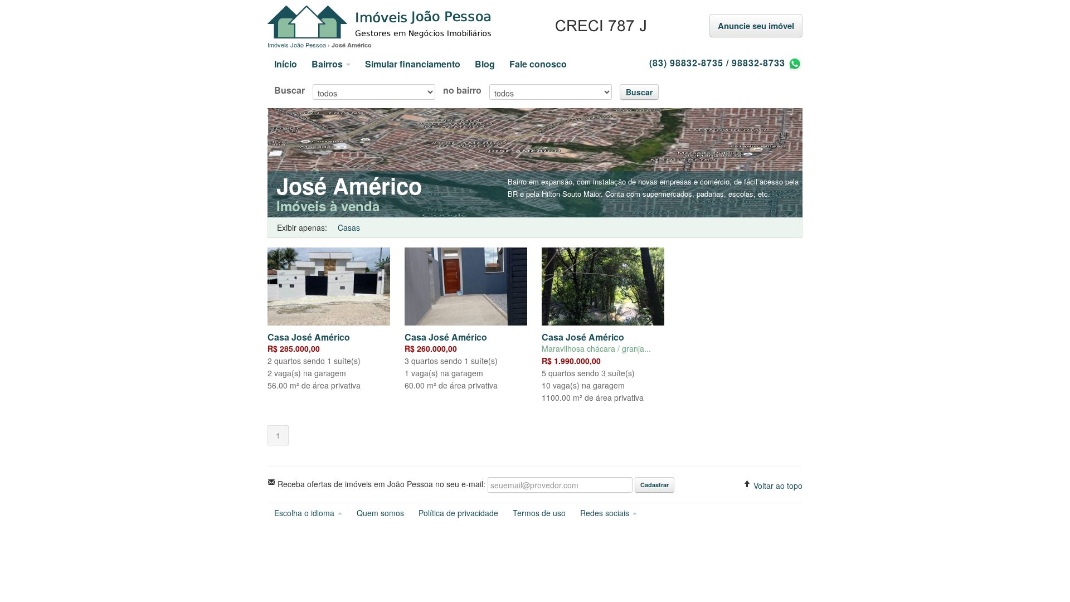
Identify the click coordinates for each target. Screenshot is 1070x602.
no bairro (462, 90)
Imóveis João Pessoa (459, 23)
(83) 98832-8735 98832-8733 (718, 62)
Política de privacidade (458, 512)
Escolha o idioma (305, 512)
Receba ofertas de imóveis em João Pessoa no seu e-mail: (380, 483)
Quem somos (380, 512)
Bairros (328, 63)
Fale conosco (538, 63)
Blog (485, 63)
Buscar (289, 90)
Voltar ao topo (776, 485)
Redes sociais (605, 512)
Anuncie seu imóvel (756, 26)
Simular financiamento (412, 63)
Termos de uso (539, 512)
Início (285, 63)
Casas (349, 227)
